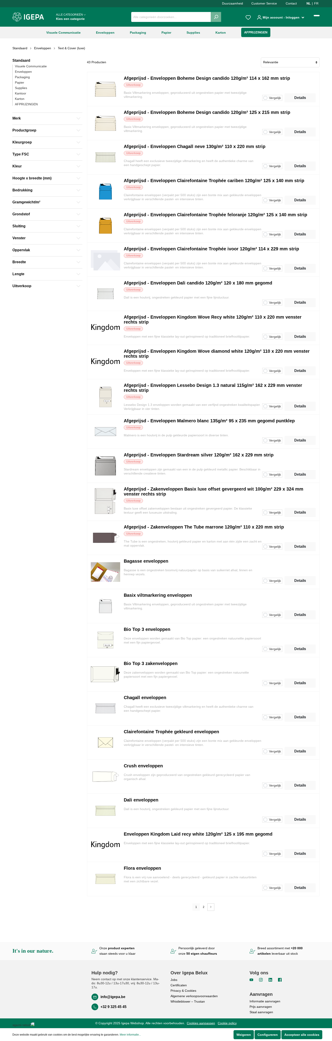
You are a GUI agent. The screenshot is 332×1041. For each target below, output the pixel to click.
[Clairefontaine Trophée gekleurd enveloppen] (105, 742)
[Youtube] (252, 979)
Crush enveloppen (143, 765)
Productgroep (24, 130)
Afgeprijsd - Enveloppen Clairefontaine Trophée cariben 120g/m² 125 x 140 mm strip (214, 180)
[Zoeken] (216, 17)
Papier (19, 82)
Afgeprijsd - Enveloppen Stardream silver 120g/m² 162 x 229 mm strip (199, 454)
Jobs (174, 980)
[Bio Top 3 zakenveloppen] (105, 674)
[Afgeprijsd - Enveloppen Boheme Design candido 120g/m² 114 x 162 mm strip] (105, 89)
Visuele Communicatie (31, 66)
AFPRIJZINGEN (26, 104)
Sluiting (19, 226)
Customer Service (264, 3)
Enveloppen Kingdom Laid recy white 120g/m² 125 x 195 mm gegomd (198, 834)
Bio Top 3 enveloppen (147, 629)
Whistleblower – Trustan (188, 1001)
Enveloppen (23, 71)
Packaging (22, 77)
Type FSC (20, 154)
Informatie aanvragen (265, 1001)
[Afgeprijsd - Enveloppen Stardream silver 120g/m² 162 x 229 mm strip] (105, 465)
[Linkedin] (271, 979)
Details (300, 98)
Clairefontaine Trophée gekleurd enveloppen (171, 731)
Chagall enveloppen (145, 697)
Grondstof (21, 214)
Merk (16, 118)
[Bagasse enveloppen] (105, 572)
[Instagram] (261, 979)
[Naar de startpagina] (28, 16)
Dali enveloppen (141, 799)
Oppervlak (21, 250)
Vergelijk (275, 98)
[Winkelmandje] (317, 15)
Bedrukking (22, 190)
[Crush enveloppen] (105, 776)
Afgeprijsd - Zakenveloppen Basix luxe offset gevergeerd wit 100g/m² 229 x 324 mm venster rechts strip (213, 491)
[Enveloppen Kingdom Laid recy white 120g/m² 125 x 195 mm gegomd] (105, 845)
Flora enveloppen (142, 868)
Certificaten (179, 985)
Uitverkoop (21, 286)
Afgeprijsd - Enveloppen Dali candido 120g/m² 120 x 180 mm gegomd (198, 282)
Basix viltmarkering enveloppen (158, 595)
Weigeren (243, 1034)
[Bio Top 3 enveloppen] (105, 640)
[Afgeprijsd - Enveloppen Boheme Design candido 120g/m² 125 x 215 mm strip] (105, 123)
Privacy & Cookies (183, 990)
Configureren (267, 1034)
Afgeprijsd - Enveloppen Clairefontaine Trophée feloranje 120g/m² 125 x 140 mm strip (215, 214)
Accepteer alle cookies (301, 1034)
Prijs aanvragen (261, 1006)
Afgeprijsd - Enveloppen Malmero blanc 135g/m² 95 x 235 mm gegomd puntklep (209, 420)
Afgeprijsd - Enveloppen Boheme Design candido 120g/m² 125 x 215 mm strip (207, 112)
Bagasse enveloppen (146, 561)
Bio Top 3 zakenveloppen (151, 663)
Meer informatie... (130, 1034)
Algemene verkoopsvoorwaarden (194, 996)
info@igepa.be (113, 997)
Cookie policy (227, 1023)
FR (316, 3)
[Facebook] (280, 979)
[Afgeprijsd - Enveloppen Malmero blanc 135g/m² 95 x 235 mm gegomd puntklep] (105, 431)
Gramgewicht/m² (26, 202)
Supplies (21, 87)
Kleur (17, 166)
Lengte (18, 274)
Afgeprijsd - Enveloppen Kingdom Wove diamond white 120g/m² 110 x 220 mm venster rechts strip (217, 354)
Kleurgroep (22, 142)
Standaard (21, 60)
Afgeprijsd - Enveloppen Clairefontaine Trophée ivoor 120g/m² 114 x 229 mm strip (211, 248)
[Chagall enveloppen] (105, 708)
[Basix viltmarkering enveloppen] (105, 606)
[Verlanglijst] (248, 17)
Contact (291, 3)
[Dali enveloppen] (105, 810)
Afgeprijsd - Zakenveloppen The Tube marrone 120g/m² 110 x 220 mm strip (204, 526)
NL (308, 3)
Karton (19, 98)
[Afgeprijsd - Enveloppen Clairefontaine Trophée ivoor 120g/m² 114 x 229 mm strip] (105, 259)
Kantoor (20, 93)
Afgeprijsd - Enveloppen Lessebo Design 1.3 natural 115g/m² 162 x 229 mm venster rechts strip (213, 388)
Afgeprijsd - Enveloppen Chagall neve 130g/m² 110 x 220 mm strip (194, 146)
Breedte (19, 262)
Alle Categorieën (70, 17)
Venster (19, 238)
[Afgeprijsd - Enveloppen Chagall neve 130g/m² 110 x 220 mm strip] (105, 157)
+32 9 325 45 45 (113, 1007)
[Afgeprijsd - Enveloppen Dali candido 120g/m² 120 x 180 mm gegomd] (105, 293)
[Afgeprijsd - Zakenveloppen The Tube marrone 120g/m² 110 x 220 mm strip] (105, 537)
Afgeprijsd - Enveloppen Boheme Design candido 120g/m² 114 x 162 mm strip (207, 78)
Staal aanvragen (261, 1012)
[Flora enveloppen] (105, 879)
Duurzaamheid (232, 3)
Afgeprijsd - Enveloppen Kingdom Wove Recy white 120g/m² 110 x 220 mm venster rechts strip (213, 319)
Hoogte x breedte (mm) (31, 178)
